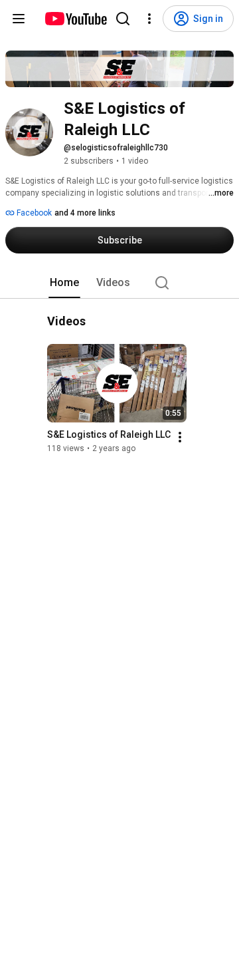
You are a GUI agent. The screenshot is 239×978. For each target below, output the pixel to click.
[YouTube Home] (75, 18)
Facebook (33, 213)
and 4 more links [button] (85, 213)
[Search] (123, 19)
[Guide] (19, 19)
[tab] (64, 283)
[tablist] (119, 283)
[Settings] (149, 19)
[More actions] (180, 437)
